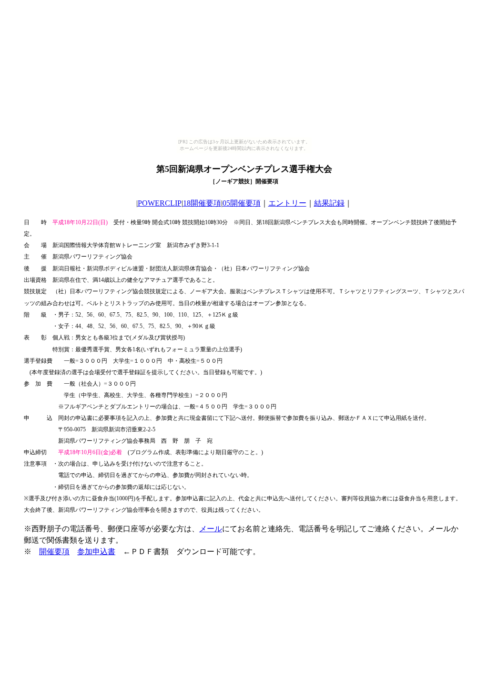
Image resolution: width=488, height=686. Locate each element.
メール (210, 529)
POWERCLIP (160, 203)
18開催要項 (202, 203)
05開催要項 (242, 203)
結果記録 (329, 203)
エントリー (287, 203)
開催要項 (54, 551)
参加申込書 (96, 551)
